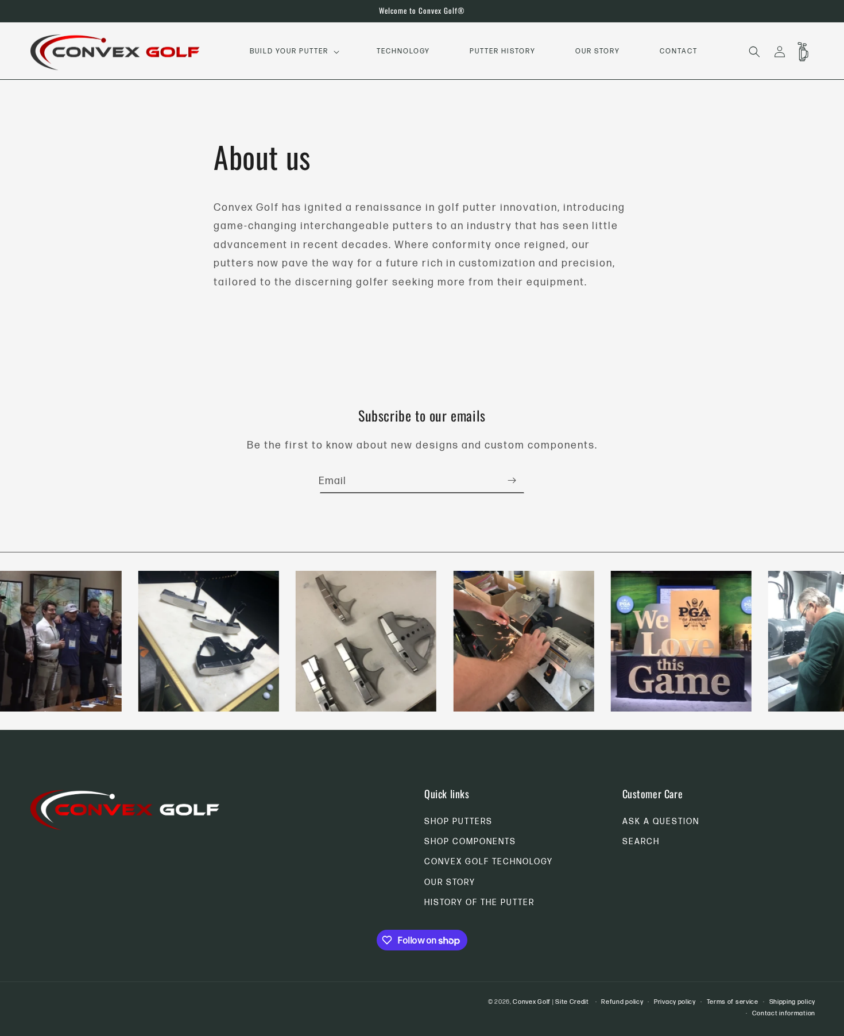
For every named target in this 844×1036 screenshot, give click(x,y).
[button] (293, 51)
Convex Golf (532, 1002)
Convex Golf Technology (488, 862)
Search (641, 841)
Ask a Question (660, 821)
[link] (193, 641)
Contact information (783, 1013)
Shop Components (470, 841)
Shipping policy (792, 1002)
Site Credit (572, 1002)
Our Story (449, 882)
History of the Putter (479, 902)
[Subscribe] (511, 480)
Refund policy (622, 1002)
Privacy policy (675, 1002)
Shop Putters (458, 821)
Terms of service (732, 1002)
